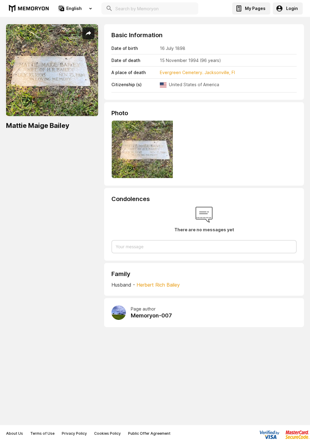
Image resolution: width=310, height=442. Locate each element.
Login (292, 8)
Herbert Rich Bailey (158, 285)
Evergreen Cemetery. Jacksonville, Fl (197, 72)
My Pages (255, 8)
